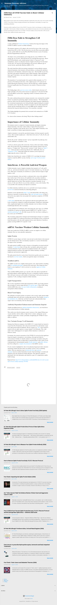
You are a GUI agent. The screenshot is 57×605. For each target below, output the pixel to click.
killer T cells (27, 192)
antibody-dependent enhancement (30, 307)
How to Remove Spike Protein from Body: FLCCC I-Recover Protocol (23, 460)
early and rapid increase (37, 194)
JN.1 (39, 327)
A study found (16, 247)
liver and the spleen (33, 285)
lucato (32, 598)
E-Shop (5, 581)
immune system (11, 367)
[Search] (55, 4)
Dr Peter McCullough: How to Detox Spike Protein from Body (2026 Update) (25, 410)
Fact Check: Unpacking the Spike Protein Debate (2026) (20, 477)
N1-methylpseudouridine (17, 265)
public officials (44, 342)
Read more (50, 422)
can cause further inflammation (29, 287)
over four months (18, 256)
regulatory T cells (12, 151)
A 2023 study (11, 200)
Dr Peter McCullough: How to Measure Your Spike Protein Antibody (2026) (25, 444)
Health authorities (33, 342)
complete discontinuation (25, 344)
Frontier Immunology (23, 43)
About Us (6, 580)
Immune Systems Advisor (15, 3)
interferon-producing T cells (14, 212)
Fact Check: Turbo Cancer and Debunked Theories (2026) (20, 562)
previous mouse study (26, 90)
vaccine (18, 367)
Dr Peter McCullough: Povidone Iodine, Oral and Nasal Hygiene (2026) (24, 528)
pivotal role (10, 189)
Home (5, 579)
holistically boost (30, 350)
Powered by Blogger (29, 596)
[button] (52, 13)
